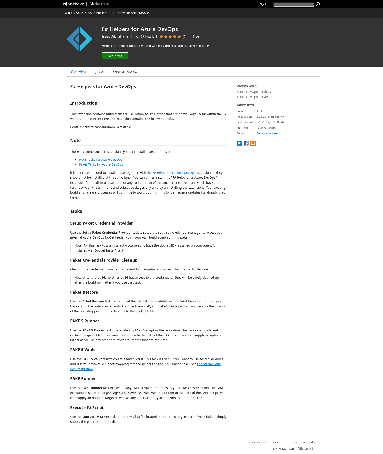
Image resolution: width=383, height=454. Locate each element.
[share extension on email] (253, 144)
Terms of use (290, 442)
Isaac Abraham (115, 36)
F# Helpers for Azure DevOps (173, 172)
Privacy (276, 442)
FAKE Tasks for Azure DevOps (100, 159)
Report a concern (267, 133)
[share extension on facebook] (246, 144)
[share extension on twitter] (239, 144)
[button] (115, 56)
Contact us (253, 442)
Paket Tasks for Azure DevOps (101, 164)
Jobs (265, 442)
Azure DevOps (74, 12)
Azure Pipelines (97, 12)
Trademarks (308, 442)
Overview (79, 71)
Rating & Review (123, 72)
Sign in (263, 4)
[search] (318, 4)
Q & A (98, 72)
